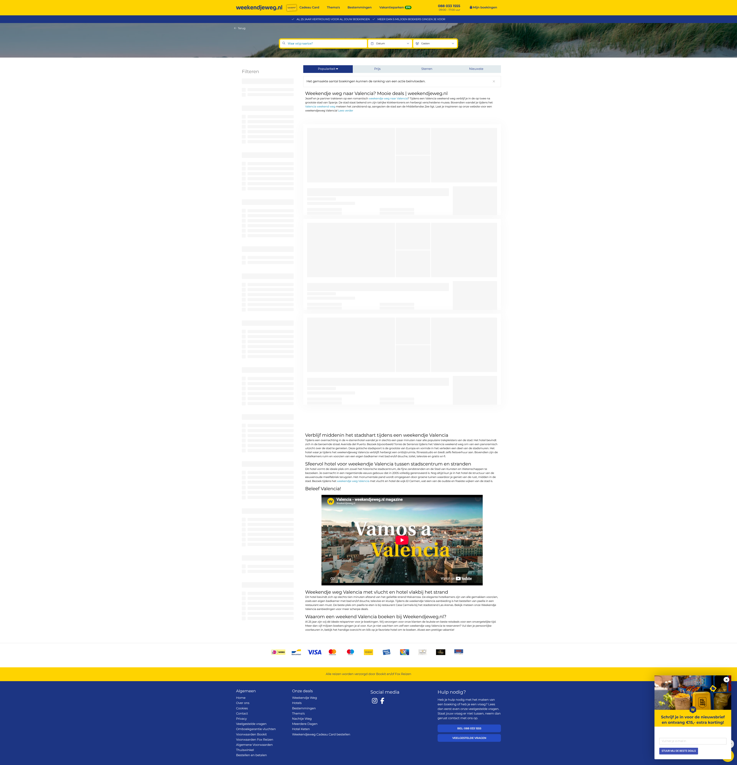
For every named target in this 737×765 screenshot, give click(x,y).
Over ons (242, 703)
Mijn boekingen (484, 7)
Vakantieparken (391, 7)
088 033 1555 (449, 6)
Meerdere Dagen (305, 724)
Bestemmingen (360, 7)
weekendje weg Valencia (353, 481)
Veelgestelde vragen (251, 724)
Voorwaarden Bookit (251, 734)
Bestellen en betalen (251, 755)
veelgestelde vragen (483, 709)
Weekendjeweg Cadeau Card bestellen (321, 734)
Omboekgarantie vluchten (256, 729)
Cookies (242, 708)
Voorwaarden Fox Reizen (254, 740)
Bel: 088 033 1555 (469, 728)
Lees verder (345, 110)
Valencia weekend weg (320, 106)
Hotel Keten (301, 729)
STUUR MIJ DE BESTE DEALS (679, 751)
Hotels (297, 703)
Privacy (241, 719)
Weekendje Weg (304, 698)
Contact (242, 713)
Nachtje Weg (302, 719)
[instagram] (374, 701)
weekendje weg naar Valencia (388, 98)
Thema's (333, 7)
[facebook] (382, 701)
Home (240, 698)
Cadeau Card (309, 7)
